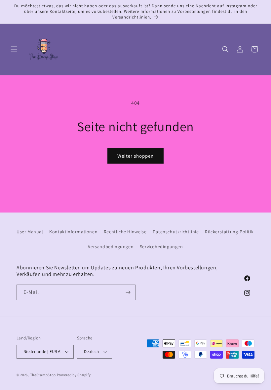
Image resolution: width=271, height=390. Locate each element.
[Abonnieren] (128, 292)
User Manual (30, 232)
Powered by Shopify (74, 374)
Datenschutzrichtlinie (176, 232)
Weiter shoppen (135, 156)
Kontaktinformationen (73, 232)
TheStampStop (43, 374)
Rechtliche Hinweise (125, 232)
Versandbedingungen (111, 247)
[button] (14, 49)
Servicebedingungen (161, 247)
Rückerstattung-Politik (229, 232)
